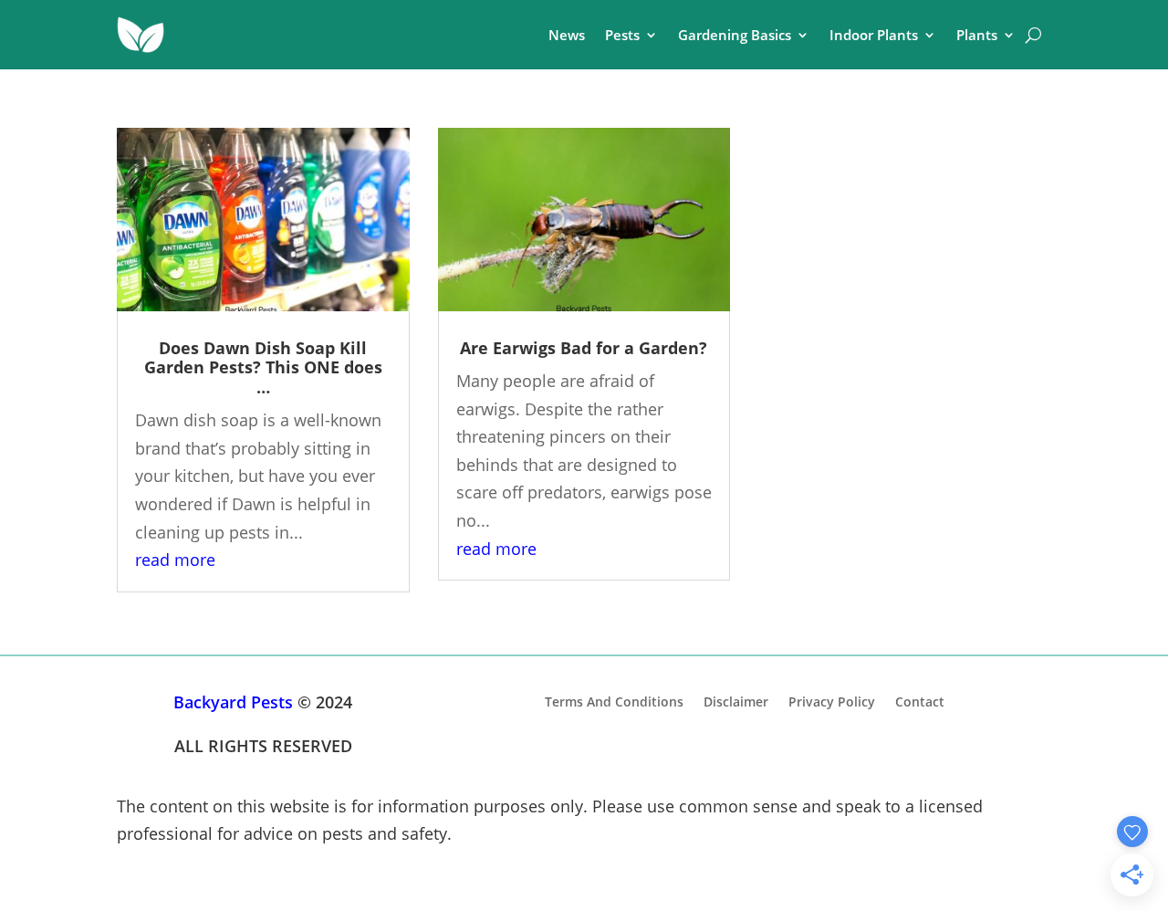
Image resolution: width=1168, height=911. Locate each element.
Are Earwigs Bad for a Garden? (583, 348)
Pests (622, 35)
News (566, 35)
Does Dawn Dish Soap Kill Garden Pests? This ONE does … (263, 367)
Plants (976, 35)
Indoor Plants (873, 35)
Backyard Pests (233, 702)
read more (175, 560)
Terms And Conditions (614, 700)
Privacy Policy (831, 700)
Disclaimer (736, 700)
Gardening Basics (734, 35)
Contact (919, 700)
